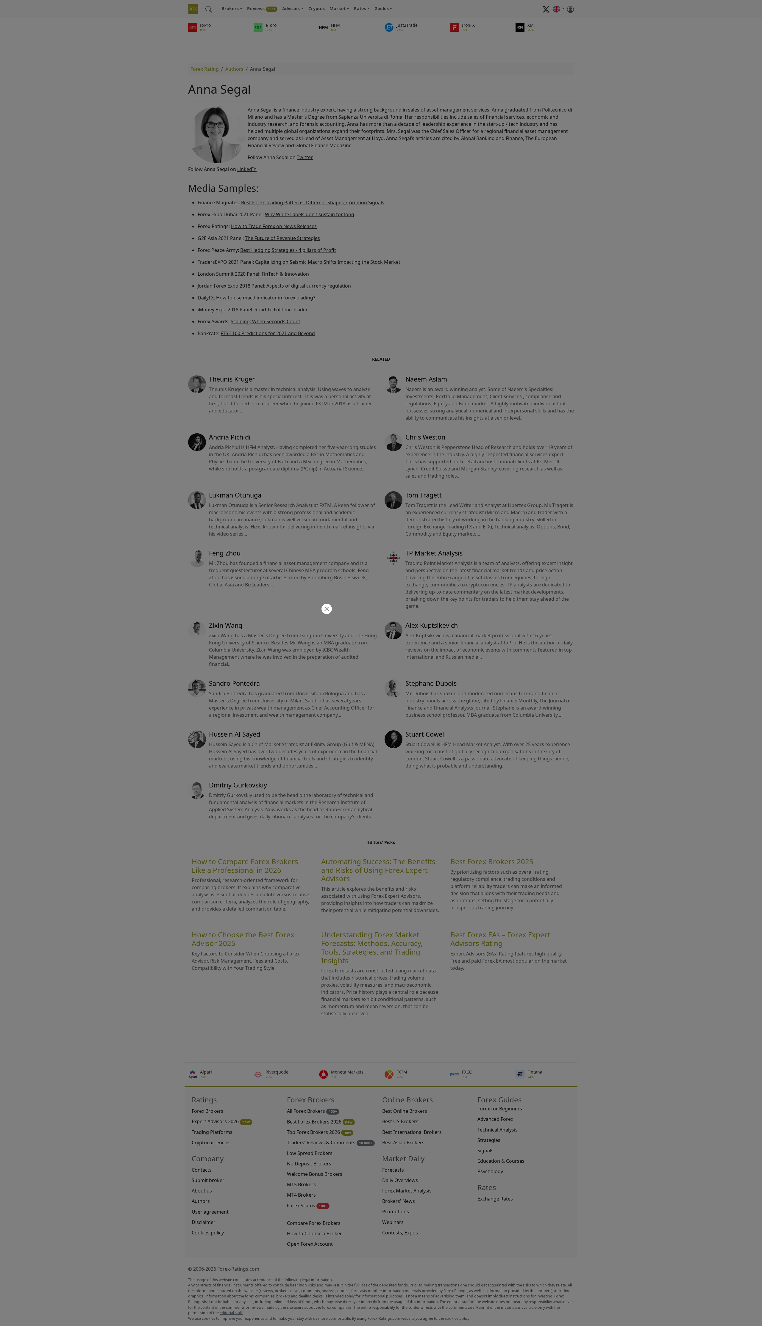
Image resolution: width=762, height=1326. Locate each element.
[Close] (325, 609)
